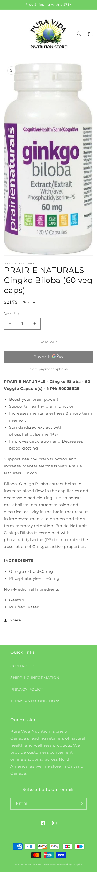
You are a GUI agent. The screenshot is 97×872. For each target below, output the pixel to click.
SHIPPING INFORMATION (34, 677)
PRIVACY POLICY (26, 689)
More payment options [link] (48, 369)
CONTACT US (23, 666)
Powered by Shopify (69, 864)
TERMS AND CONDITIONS (35, 701)
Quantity (12, 313)
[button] (6, 34)
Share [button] (15, 620)
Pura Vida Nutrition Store (40, 864)
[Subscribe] (80, 804)
